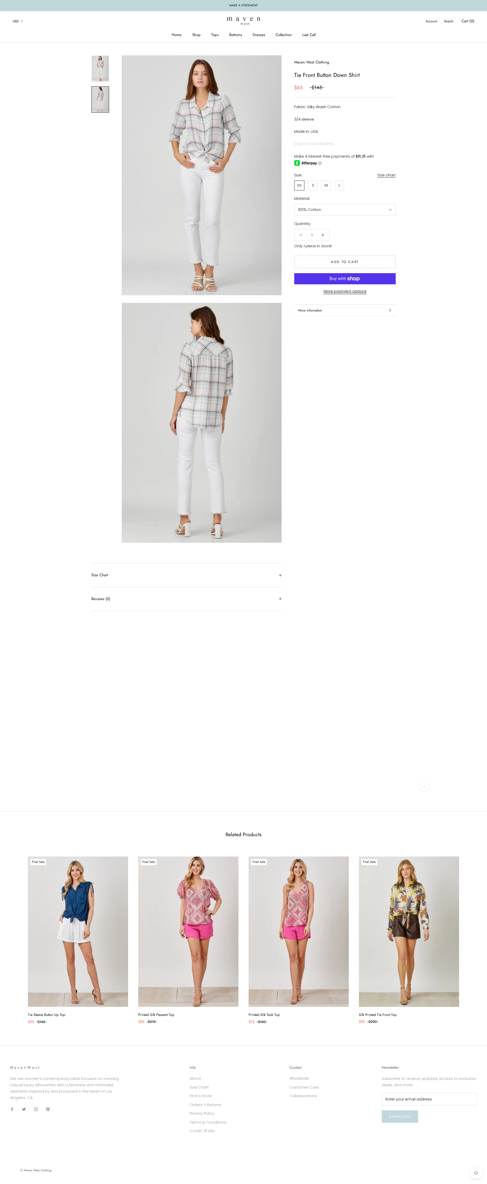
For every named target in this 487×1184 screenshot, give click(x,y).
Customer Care (304, 1087)
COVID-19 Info (202, 1130)
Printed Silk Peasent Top (156, 1014)
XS (299, 185)
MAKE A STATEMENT (243, 5)
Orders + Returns (205, 1104)
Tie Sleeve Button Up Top (46, 1014)
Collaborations (303, 1095)
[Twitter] (24, 1109)
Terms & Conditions (208, 1122)
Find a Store (201, 1095)
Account (431, 21)
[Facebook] (12, 1109)
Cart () (468, 21)
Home (177, 35)
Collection (284, 35)
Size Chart (99, 575)
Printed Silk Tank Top (264, 1014)
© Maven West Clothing (35, 1170)
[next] (471, 935)
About (195, 1078)
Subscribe (400, 1116)
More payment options (345, 291)
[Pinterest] (48, 1109)
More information (310, 310)
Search (449, 21)
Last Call (309, 35)
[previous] (16, 935)
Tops (215, 35)
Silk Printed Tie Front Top (378, 1014)
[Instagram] (36, 1109)
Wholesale (299, 1078)
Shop (196, 35)
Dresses (259, 35)
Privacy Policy (202, 1113)
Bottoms (235, 35)
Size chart (386, 175)
